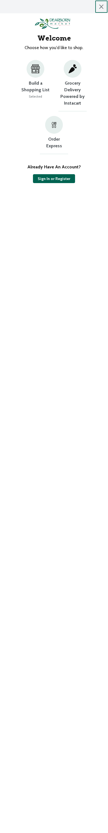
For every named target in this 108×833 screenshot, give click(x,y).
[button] (35, 86)
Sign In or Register (54, 178)
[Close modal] (101, 6)
